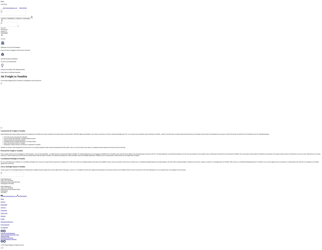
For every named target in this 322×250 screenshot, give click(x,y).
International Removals (7, 222)
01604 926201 (23, 196)
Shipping (3, 216)
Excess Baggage (5, 224)
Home (2, 1)
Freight (2, 219)
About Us (19, 18)
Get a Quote (27, 18)
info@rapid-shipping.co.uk (10, 196)
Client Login (4, 213)
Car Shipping (4, 227)
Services (3, 18)
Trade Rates (4, 210)
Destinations (11, 18)
